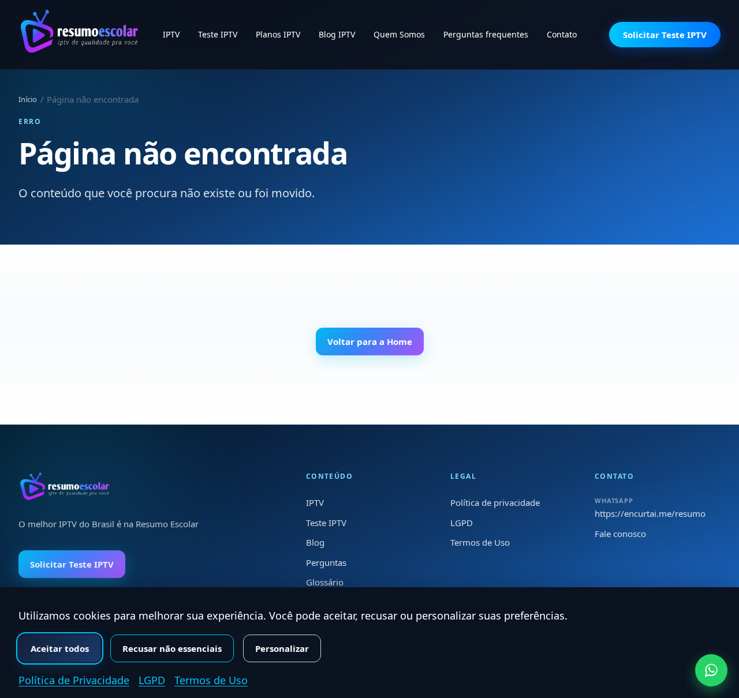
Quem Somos (399, 34)
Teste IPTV (217, 34)
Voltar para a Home (369, 341)
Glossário (325, 582)
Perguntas (326, 562)
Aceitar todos (60, 648)
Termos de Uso (480, 542)
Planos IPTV (278, 34)
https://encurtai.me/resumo (650, 513)
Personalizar (282, 648)
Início (27, 99)
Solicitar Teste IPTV (665, 34)
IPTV (171, 34)
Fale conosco (620, 533)
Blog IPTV (337, 34)
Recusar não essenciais (172, 648)
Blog (315, 542)
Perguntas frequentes (485, 34)
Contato (562, 34)
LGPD (461, 522)
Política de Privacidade (73, 680)
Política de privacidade (495, 502)
